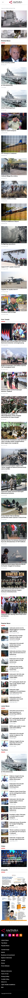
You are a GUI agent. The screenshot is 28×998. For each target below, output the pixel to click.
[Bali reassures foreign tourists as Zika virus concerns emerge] (4, 638)
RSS (2, 987)
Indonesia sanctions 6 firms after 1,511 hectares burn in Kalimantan (17, 652)
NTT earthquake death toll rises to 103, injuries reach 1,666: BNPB (17, 683)
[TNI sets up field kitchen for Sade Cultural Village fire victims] (14, 166)
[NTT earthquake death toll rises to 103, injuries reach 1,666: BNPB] (4, 684)
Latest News (5, 706)
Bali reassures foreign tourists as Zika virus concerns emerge (16, 637)
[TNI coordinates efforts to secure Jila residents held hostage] (14, 302)
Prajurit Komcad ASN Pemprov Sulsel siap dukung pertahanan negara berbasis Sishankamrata (12, 590)
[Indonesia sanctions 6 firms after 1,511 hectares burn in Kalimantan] (4, 653)
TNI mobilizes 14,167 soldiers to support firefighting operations (13, 243)
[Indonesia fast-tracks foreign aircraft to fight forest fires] (4, 668)
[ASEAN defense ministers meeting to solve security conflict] (14, 53)
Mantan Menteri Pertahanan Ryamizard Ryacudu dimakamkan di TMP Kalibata (13, 540)
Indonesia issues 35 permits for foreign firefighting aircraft (17, 824)
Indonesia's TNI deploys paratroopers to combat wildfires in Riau (14, 197)
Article (3, 960)
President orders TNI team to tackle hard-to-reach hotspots (12, 129)
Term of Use (4, 973)
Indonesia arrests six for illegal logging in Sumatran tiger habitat (17, 629)
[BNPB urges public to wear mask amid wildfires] (4, 728)
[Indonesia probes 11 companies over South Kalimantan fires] (4, 699)
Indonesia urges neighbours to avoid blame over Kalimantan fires (17, 691)
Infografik (4, 870)
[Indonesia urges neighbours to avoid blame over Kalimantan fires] (4, 692)
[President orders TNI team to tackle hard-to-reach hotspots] (14, 121)
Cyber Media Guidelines (8, 984)
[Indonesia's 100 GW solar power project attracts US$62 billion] (4, 676)
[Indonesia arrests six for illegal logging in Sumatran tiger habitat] (4, 630)
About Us (4, 982)
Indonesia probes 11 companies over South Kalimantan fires (16, 699)
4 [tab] (16, 868)
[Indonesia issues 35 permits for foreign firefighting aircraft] (4, 824)
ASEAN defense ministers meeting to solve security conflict (12, 61)
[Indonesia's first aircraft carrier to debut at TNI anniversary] (14, 75)
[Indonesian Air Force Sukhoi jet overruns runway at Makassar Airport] (14, 212)
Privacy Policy (5, 976)
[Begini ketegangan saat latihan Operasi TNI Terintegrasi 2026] (14, 356)
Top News (4, 750)
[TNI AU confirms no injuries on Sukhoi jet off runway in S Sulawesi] (14, 144)
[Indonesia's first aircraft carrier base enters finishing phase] (14, 98)
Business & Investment (8, 955)
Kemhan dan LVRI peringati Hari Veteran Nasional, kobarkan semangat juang (13, 342)
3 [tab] (14, 868)
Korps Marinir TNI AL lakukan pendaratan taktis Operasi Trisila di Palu (13, 516)
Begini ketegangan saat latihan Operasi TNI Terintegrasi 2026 (13, 366)
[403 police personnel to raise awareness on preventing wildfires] (4, 713)
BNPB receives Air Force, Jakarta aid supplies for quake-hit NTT (12, 288)
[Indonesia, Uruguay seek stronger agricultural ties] (4, 840)
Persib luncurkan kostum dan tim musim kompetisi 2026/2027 (13, 861)
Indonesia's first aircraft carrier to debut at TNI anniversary (14, 84)
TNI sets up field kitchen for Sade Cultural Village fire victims (11, 175)
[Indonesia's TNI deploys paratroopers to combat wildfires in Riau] (14, 189)
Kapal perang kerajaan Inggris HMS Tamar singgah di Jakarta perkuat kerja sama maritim (13, 467)
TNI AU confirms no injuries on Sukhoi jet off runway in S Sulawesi (14, 152)
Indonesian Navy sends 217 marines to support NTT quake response (13, 266)
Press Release (5, 966)
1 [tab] (9, 868)
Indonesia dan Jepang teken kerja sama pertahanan (13, 615)
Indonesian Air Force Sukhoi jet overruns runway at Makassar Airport (14, 220)
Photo (3, 963)
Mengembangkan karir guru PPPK (13, 916)
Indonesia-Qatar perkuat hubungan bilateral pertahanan (12, 492)
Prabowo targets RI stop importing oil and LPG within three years (16, 743)
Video (3, 846)
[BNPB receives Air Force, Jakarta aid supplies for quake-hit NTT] (14, 280)
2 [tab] (11, 868)
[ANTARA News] (16, 2)
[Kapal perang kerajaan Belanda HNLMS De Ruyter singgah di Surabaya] (14, 555)
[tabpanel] (14, 858)
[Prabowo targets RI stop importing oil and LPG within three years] (4, 743)
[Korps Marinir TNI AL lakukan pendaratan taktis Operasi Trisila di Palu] (14, 506)
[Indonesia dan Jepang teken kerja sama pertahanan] (14, 605)
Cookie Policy (5, 979)
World (3, 952)
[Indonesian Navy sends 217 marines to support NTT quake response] (14, 257)
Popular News (5, 623)
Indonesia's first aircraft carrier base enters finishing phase (12, 107)
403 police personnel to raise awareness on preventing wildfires (16, 712)
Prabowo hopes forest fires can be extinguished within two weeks (17, 793)
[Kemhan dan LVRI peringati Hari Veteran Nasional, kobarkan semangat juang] (14, 332)
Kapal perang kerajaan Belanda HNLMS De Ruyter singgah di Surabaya (13, 565)
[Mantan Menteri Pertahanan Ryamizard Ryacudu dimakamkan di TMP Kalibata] (14, 530)
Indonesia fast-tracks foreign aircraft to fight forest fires (16, 668)
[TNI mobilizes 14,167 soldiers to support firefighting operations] (14, 234)
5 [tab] (18, 868)
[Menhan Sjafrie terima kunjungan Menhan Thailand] (14, 380)
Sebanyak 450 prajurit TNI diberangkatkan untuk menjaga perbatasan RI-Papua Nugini (11, 415)
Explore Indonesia (6, 957)
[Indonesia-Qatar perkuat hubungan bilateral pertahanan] (14, 482)
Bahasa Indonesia (6, 971)
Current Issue (5, 949)
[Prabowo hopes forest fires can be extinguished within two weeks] (4, 793)
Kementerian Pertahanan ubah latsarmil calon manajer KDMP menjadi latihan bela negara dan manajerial (13, 441)
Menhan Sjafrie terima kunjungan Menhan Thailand (11, 390)
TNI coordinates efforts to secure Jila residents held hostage (13, 311)
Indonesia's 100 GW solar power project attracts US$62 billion (16, 675)
